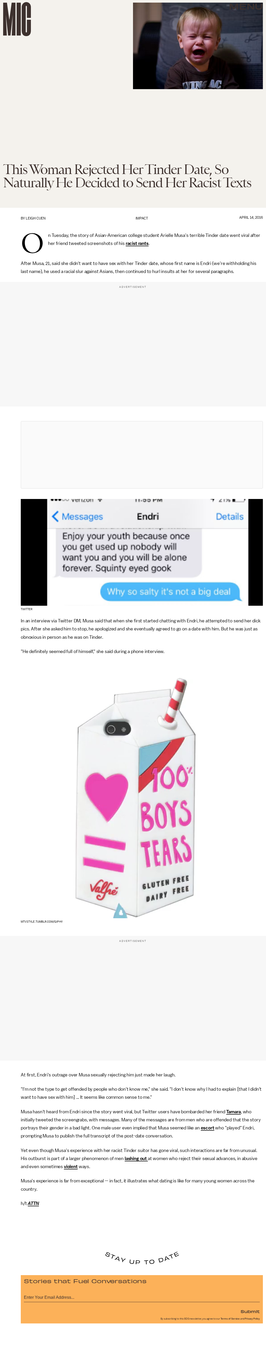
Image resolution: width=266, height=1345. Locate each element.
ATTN (33, 1203)
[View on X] (142, 455)
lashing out (136, 1158)
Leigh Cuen (35, 218)
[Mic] (17, 19)
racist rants (137, 243)
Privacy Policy (252, 1318)
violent (71, 1166)
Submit (250, 1311)
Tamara (233, 1111)
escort (207, 1128)
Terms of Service (230, 1318)
